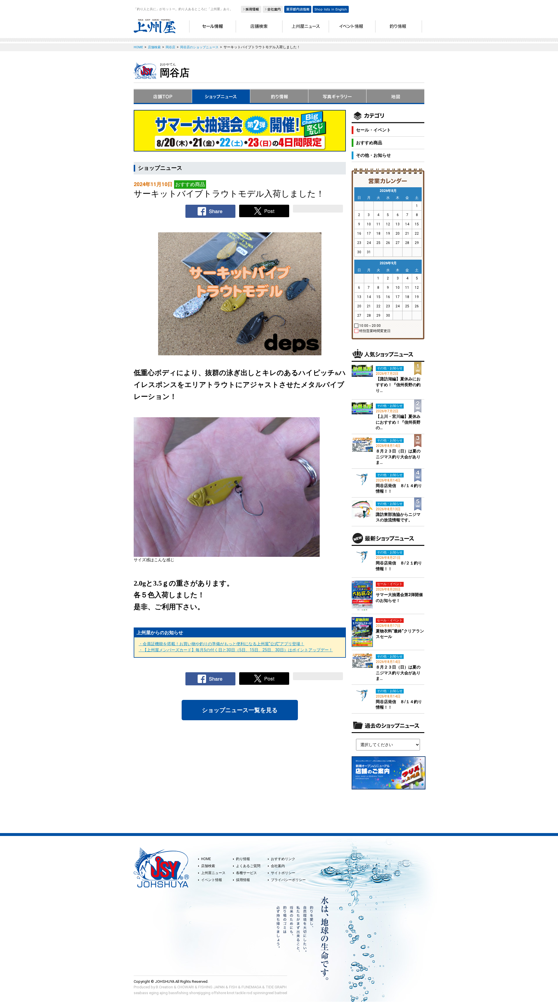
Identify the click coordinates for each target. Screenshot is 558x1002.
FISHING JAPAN (211, 987)
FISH (233, 987)
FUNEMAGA (251, 987)
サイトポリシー (283, 873)
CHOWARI (185, 987)
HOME (206, 859)
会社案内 (278, 866)
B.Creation (164, 987)
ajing (164, 993)
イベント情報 (211, 880)
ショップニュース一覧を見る (240, 710)
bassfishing (178, 993)
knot (231, 993)
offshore (218, 993)
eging (154, 993)
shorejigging (199, 993)
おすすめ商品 (369, 142)
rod (249, 993)
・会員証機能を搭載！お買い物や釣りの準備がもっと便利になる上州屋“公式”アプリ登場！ (221, 643)
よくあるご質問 (248, 866)
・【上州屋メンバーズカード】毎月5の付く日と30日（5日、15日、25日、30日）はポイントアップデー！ (236, 650)
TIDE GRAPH (276, 987)
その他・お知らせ (373, 155)
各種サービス (246, 873)
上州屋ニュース (213, 873)
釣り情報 (243, 859)
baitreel (281, 993)
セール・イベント (373, 130)
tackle (240, 993)
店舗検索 (208, 866)
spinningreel (263, 993)
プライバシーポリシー (288, 880)
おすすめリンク (283, 859)
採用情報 (243, 880)
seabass (141, 993)
